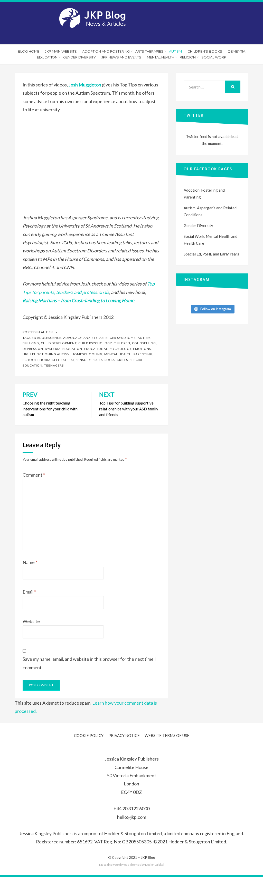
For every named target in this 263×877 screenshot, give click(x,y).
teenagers (54, 365)
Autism (175, 51)
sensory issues (89, 360)
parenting (143, 354)
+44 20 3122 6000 (131, 808)
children (122, 343)
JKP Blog (148, 857)
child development (59, 343)
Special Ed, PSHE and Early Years (211, 254)
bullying (31, 343)
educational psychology (107, 349)
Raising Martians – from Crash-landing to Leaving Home (78, 300)
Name (30, 562)
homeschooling (87, 354)
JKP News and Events (121, 57)
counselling (144, 343)
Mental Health (160, 57)
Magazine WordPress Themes (120, 864)
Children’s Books (204, 51)
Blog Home (28, 51)
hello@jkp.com (131, 817)
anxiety (90, 338)
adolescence (49, 338)
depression (33, 349)
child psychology (95, 343)
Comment (34, 475)
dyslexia (53, 349)
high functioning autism (46, 354)
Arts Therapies (149, 51)
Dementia (236, 51)
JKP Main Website (61, 51)
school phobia (37, 360)
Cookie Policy (89, 735)
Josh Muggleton (85, 84)
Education (47, 57)
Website (31, 621)
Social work (213, 57)
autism (144, 338)
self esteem (63, 360)
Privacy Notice (124, 735)
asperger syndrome (117, 338)
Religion (188, 57)
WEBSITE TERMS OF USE (167, 735)
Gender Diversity (79, 57)
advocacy (72, 338)
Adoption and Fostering (106, 51)
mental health (118, 354)
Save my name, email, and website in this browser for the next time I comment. (89, 663)
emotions (142, 349)
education (72, 349)
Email (29, 592)
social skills (116, 360)
